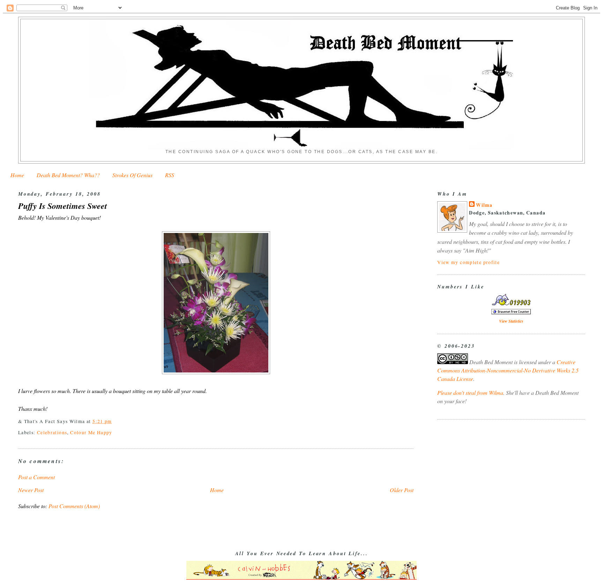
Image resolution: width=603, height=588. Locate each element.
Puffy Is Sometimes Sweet (62, 206)
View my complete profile (468, 262)
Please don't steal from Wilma (470, 392)
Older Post (402, 489)
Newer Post (31, 489)
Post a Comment (36, 477)
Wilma (484, 205)
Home (17, 175)
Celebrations (52, 432)
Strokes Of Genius (132, 175)
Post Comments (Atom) (74, 506)
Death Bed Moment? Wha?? (68, 175)
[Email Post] (114, 421)
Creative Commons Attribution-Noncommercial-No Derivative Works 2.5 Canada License (508, 370)
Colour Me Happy (91, 432)
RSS (169, 175)
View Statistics (511, 321)
